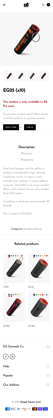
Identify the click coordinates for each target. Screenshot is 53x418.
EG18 (31, 287)
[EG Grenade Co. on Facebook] (5, 356)
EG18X (31, 326)
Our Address (11, 385)
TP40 (5, 287)
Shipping (26, 159)
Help (6, 366)
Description (27, 147)
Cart (48, 5)
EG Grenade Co (13, 346)
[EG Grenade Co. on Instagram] (12, 356)
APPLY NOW (11, 127)
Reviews (26, 153)
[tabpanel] (26, 39)
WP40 (6, 326)
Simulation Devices (33, 229)
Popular (8, 375)
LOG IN (30, 127)
